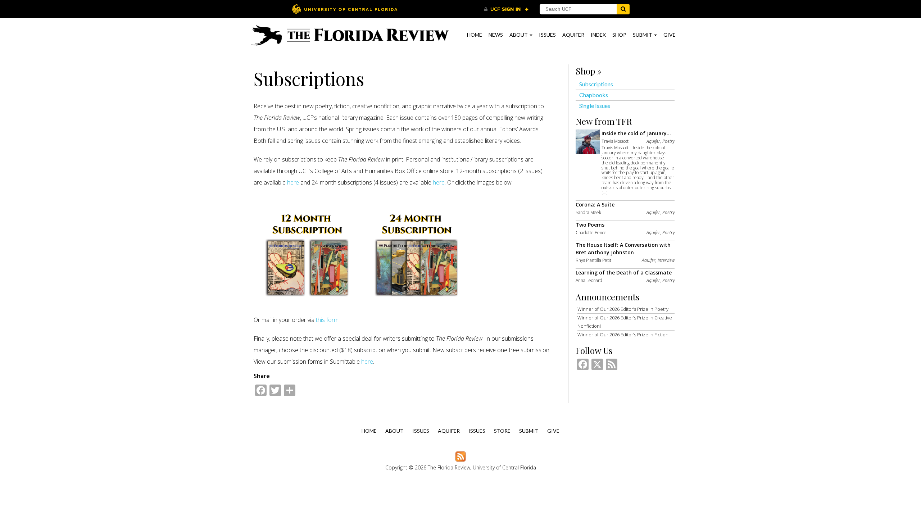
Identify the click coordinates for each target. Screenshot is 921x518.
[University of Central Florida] (344, 8)
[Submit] (623, 9)
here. (440, 182)
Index (598, 35)
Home (474, 35)
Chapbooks (593, 94)
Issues (547, 35)
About (519, 35)
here (293, 182)
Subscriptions (596, 84)
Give (669, 35)
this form (327, 320)
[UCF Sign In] (506, 9)
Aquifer (573, 35)
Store (502, 431)
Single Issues (594, 105)
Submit (643, 35)
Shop (619, 35)
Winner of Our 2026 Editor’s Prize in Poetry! (623, 309)
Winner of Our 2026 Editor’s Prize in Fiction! (623, 334)
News (496, 35)
